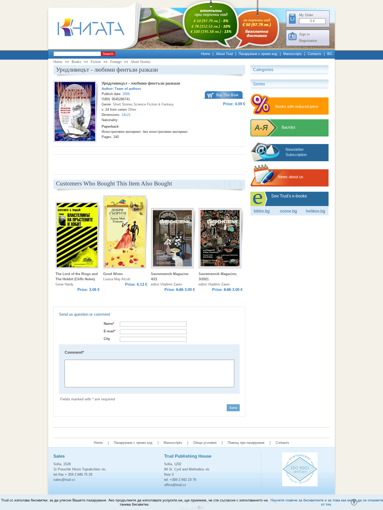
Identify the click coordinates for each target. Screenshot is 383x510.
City (107, 339)
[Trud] (96, 48)
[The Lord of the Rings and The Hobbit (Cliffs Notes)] (76, 236)
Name (109, 324)
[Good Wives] (124, 232)
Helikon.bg (315, 211)
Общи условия (205, 443)
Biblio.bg (262, 211)
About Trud (224, 54)
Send (233, 408)
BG (329, 54)
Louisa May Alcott (116, 279)
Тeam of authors (128, 89)
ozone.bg (288, 211)
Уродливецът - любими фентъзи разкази (141, 83)
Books (76, 62)
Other (132, 109)
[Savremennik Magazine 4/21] (172, 239)
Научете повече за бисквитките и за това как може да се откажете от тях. (326, 502)
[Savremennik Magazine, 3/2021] (220, 239)
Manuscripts (292, 54)
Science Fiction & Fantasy (154, 104)
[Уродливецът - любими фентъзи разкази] (74, 112)
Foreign (115, 62)
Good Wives (113, 274)
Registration (308, 41)
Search (108, 54)
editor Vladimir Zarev (166, 284)
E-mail (109, 331)
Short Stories (141, 62)
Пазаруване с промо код (258, 54)
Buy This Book (227, 95)
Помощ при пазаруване (246, 443)
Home (205, 54)
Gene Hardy (64, 284)
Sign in (304, 34)
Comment (74, 352)
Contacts (314, 54)
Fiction (96, 62)
